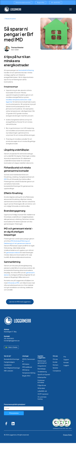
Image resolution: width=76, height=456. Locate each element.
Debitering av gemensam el (42, 362)
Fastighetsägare (9, 362)
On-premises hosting (42, 398)
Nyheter (55, 368)
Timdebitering (42, 372)
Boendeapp (42, 369)
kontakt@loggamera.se (11, 340)
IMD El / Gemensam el (28, 360)
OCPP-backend (43, 394)
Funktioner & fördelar (41, 381)
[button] (70, 9)
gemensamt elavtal (13, 252)
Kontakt (66, 362)
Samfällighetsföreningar (12, 368)
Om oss (55, 359)
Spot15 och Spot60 (44, 374)
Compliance (57, 371)
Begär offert (40, 2)
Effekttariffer (42, 377)
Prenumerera (14, 413)
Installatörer (8, 365)
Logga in (66, 365)
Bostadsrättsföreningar (11, 359)
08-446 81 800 (55, 2)
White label (41, 388)
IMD (5, 179)
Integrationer (42, 366)
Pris (65, 357)
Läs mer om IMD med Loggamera (19, 302)
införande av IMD (13, 283)
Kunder (55, 362)
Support (66, 359)
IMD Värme (25, 370)
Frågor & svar (42, 385)
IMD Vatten (25, 364)
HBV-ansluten (8, 371)
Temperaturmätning (28, 373)
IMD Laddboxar (27, 367)
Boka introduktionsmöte (23, 2)
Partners (55, 365)
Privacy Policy (67, 435)
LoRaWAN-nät (42, 391)
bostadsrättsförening (26, 70)
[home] (12, 9)
